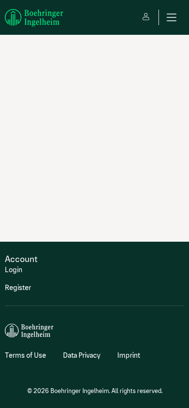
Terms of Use (25, 355)
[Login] (146, 17)
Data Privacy (81, 355)
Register (18, 287)
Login (13, 269)
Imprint (128, 355)
